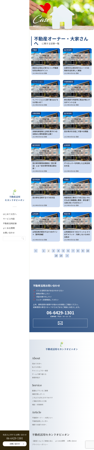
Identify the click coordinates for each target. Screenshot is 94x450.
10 (88, 250)
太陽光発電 (36, 113)
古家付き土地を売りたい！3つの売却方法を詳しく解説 (76, 69)
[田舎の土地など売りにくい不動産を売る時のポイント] (45, 57)
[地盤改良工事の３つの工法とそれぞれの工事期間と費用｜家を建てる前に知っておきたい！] (77, 186)
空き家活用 (67, 50)
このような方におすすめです (42, 397)
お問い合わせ (9, 232)
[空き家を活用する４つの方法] (45, 186)
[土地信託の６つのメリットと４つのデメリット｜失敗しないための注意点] (77, 221)
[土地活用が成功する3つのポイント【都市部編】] (45, 221)
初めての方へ (37, 363)
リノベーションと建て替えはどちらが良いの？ (45, 100)
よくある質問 (9, 228)
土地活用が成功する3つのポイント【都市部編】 (44, 233)
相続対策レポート (38, 394)
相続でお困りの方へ (39, 424)
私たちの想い (37, 367)
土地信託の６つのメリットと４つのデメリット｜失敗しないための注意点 (77, 234)
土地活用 (67, 145)
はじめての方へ (10, 214)
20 (56, 255)
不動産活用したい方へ (40, 421)
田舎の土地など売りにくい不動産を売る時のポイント (45, 69)
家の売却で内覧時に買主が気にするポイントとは (77, 100)
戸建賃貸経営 (68, 82)
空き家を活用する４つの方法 (43, 197)
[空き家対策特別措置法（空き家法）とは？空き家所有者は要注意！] (45, 152)
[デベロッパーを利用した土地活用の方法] (77, 152)
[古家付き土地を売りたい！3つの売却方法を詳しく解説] (77, 57)
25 (61, 255)
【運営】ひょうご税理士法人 (42, 441)
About (36, 358)
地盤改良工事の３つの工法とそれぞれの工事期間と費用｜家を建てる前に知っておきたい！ (77, 200)
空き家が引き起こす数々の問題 (76, 131)
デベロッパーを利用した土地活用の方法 (77, 164)
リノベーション (37, 82)
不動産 (34, 50)
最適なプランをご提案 (40, 390)
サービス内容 (9, 218)
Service (37, 385)
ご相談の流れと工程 (39, 401)
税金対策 (67, 214)
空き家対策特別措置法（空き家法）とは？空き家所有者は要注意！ (44, 166)
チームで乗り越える (39, 374)
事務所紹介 (36, 377)
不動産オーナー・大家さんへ (42, 417)
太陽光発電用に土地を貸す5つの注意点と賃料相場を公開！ (44, 132)
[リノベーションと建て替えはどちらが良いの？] (45, 89)
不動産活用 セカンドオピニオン (14, 198)
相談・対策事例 (37, 404)
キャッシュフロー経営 (40, 370)
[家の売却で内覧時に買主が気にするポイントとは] (77, 89)
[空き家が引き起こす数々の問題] (77, 120)
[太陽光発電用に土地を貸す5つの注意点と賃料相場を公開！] (45, 120)
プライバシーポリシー (40, 444)
